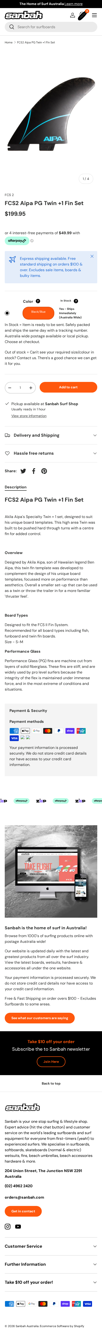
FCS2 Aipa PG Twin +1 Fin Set (36, 42)
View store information (28, 416)
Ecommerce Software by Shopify (62, 1326)
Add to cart (68, 387)
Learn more (74, 4)
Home (9, 42)
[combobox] (51, 27)
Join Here (51, 1061)
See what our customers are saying (39, 1018)
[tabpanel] (51, 596)
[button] (83, 15)
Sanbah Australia (27, 1326)
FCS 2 (9, 195)
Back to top (51, 1083)
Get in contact (23, 1211)
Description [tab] (16, 487)
